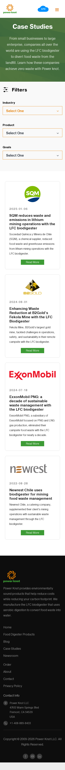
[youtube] (32, 756)
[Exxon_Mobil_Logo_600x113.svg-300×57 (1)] (32, 368)
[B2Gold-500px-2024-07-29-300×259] (32, 280)
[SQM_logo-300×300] (32, 187)
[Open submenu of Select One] (58, 111)
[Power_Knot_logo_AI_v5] (10, 5)
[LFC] (43, 6)
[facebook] (25, 756)
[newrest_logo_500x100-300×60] (32, 461)
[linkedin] (39, 756)
